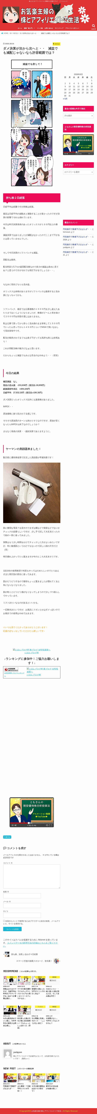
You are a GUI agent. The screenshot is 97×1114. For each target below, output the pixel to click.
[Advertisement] (31, 707)
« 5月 (65, 99)
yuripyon (17, 1052)
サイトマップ (59, 28)
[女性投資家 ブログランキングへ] (11, 670)
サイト (5, 911)
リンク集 (40, 28)
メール (7, 901)
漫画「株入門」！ (29, 28)
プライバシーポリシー (72, 28)
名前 (6, 892)
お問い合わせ (49, 28)
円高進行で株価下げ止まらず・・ (77, 229)
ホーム (20, 28)
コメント (8, 863)
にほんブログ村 (32, 653)
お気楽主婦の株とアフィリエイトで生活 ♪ (46, 1111)
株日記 (8, 837)
